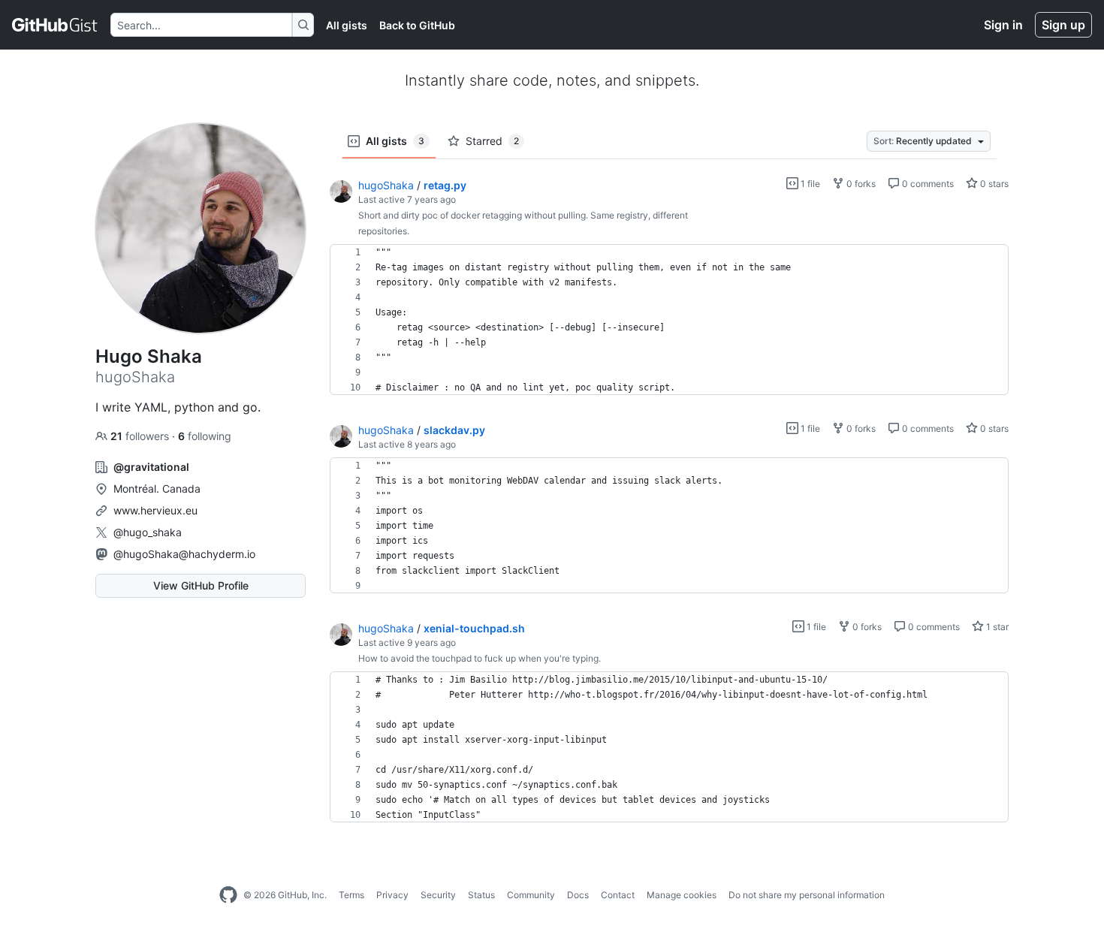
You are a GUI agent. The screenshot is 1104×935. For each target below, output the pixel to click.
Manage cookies (681, 894)
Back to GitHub (417, 25)
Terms (351, 894)
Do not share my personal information (806, 894)
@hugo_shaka (147, 532)
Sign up (1063, 24)
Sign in (1003, 24)
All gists (346, 25)
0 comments (927, 183)
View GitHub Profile (201, 585)
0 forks (860, 183)
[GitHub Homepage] (228, 895)
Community (531, 894)
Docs (578, 894)
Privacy (392, 894)
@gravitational (151, 466)
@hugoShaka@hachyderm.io (184, 553)
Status (481, 894)
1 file (809, 183)
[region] (669, 320)
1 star (996, 626)
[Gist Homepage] (55, 25)
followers (141, 436)
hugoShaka (386, 185)
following (204, 436)
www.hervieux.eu (155, 510)
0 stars (993, 183)
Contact (618, 894)
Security (438, 894)
